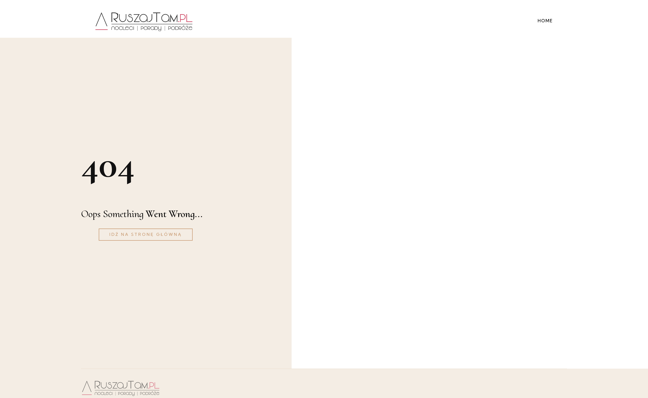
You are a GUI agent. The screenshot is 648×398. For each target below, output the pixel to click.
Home (545, 20)
